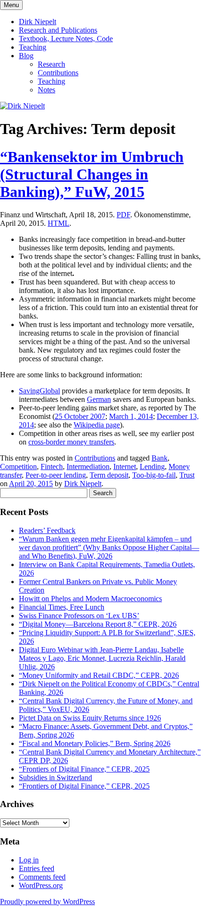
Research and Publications (58, 30)
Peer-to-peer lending (55, 475)
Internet (124, 466)
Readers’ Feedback (47, 530)
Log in (29, 860)
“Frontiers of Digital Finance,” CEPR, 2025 (84, 769)
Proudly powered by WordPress (47, 901)
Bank (160, 458)
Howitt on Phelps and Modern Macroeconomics (90, 599)
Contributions (58, 73)
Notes (46, 90)
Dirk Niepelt (37, 22)
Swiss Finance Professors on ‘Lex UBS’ (79, 616)
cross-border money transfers (71, 442)
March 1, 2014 (131, 416)
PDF (123, 215)
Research (51, 64)
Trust (187, 475)
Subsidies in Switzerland (55, 777)
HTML (58, 223)
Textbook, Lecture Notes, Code (66, 39)
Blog (26, 56)
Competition (18, 466)
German (99, 399)
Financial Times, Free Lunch (61, 607)
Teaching (32, 47)
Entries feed (36, 868)
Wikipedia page (97, 425)
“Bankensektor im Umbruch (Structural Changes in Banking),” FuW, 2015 (92, 174)
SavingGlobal (39, 391)
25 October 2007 (80, 416)
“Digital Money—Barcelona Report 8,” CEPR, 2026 (98, 624)
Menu (11, 5)
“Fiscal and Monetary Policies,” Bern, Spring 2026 (94, 743)
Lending (152, 466)
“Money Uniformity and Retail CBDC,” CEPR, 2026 (99, 675)
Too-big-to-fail (154, 475)
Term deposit (109, 475)
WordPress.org (41, 885)
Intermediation (88, 466)
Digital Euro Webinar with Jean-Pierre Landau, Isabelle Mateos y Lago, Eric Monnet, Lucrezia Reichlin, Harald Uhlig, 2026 (102, 658)
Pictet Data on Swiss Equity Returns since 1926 (90, 718)
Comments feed (42, 877)
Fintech (52, 466)
